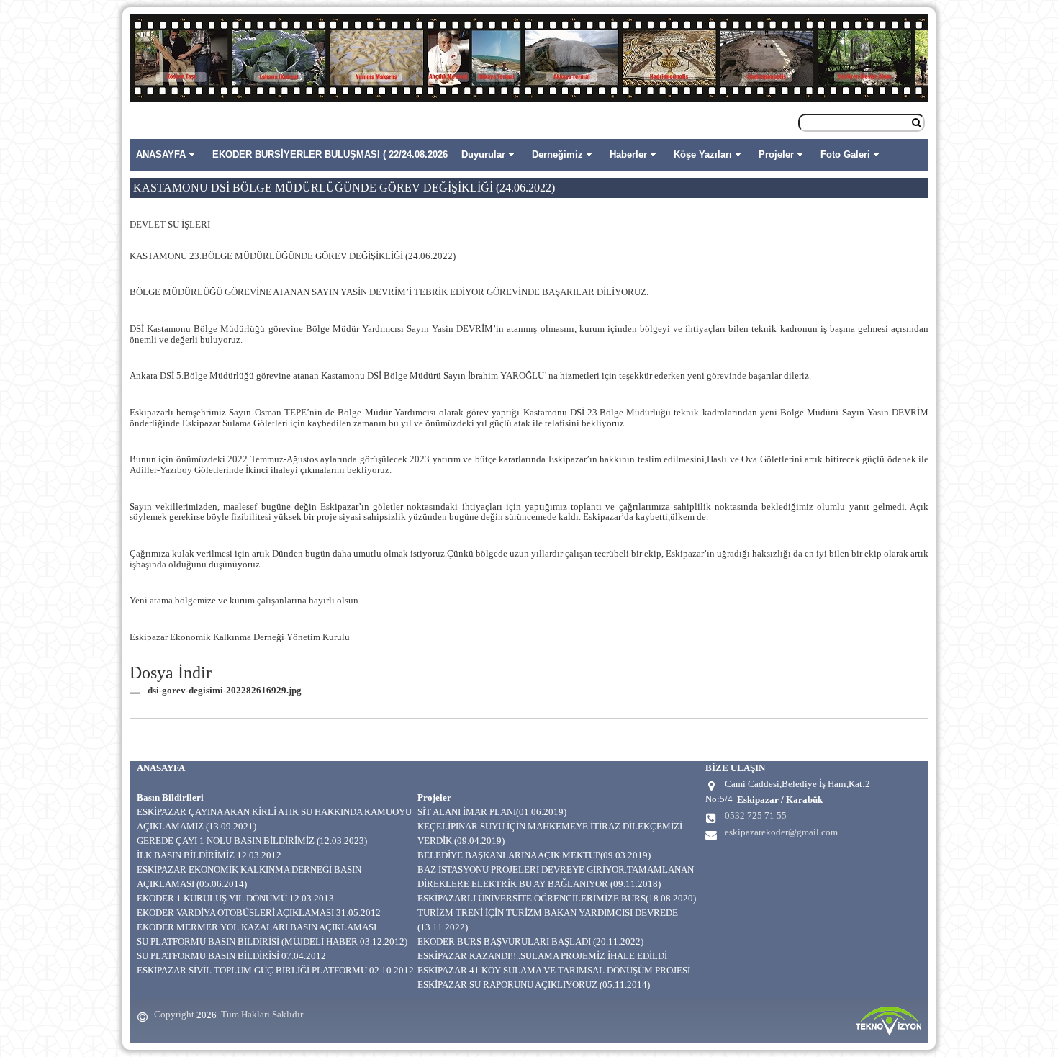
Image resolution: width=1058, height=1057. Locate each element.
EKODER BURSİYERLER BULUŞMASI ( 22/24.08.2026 (330, 154)
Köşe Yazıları (703, 154)
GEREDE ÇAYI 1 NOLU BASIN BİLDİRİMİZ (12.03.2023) (252, 840)
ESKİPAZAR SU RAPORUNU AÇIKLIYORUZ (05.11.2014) (533, 984)
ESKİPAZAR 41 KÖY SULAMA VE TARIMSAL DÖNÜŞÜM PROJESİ (553, 970)
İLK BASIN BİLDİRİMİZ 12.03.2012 (209, 855)
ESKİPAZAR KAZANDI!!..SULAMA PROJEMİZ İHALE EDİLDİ (542, 955)
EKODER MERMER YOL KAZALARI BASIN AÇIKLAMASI (256, 927)
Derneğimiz (557, 154)
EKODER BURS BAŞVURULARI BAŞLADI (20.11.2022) (530, 941)
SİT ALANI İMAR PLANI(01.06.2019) (491, 811)
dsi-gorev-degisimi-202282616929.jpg (225, 690)
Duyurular (483, 154)
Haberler (628, 154)
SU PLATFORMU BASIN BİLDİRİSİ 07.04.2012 (231, 955)
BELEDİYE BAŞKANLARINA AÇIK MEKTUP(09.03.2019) (534, 855)
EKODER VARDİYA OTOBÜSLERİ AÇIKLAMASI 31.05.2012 (259, 912)
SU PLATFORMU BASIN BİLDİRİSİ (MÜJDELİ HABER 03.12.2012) (272, 941)
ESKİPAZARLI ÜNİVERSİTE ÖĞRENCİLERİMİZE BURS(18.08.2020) (556, 898)
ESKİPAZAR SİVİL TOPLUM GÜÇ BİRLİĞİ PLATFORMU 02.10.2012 (275, 970)
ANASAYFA (161, 154)
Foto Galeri (845, 154)
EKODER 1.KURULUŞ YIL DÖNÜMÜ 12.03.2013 (235, 898)
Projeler (776, 154)
